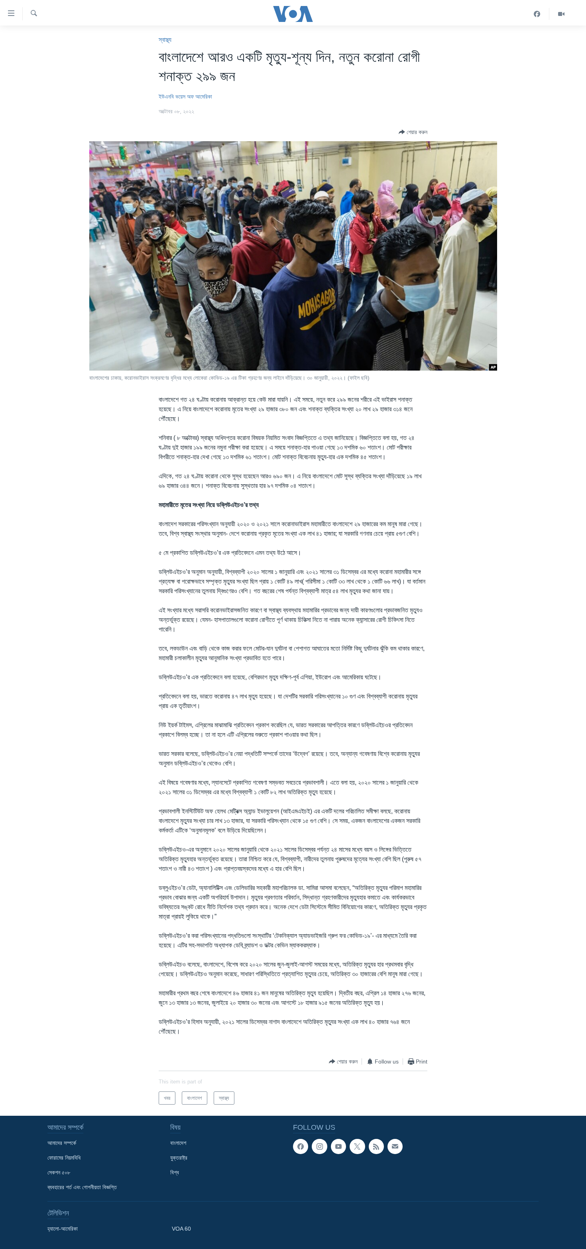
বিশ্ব (174, 1172)
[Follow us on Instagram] (319, 1146)
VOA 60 (181, 1228)
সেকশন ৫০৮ (58, 1172)
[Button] (413, 132)
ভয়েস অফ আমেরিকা (193, 96)
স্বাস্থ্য (165, 39)
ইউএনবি (166, 96)
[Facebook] (537, 14)
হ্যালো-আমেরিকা (62, 1228)
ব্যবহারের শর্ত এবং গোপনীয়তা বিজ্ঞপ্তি (82, 1187)
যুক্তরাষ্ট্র (178, 1157)
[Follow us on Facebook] (300, 1146)
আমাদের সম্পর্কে (61, 1143)
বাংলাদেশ (178, 1143)
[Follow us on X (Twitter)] (357, 1146)
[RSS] (376, 1146)
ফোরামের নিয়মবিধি (64, 1157)
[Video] (561, 14)
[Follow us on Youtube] (338, 1146)
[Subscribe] (395, 1146)
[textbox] (293, 768)
